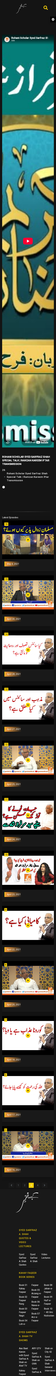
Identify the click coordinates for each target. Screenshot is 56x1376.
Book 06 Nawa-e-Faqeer (35, 1305)
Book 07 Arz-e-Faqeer (35, 1317)
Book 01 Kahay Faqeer (23, 1288)
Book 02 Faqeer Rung (23, 1300)
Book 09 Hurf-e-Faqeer (48, 1300)
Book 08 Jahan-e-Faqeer (48, 1288)
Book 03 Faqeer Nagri (23, 1312)
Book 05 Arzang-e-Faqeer (36, 1293)
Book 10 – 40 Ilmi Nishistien (49, 1312)
